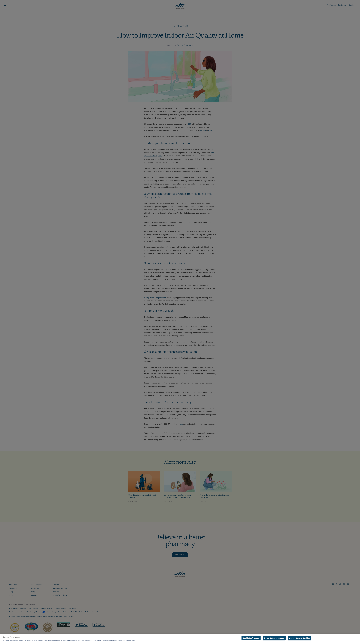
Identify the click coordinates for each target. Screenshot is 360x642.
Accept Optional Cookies (299, 638)
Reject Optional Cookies (274, 638)
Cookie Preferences (251, 638)
